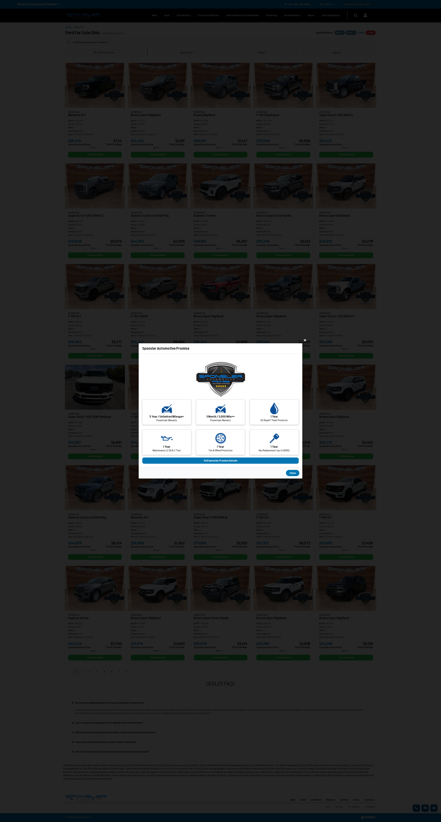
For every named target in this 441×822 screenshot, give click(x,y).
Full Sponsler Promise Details (220, 460)
